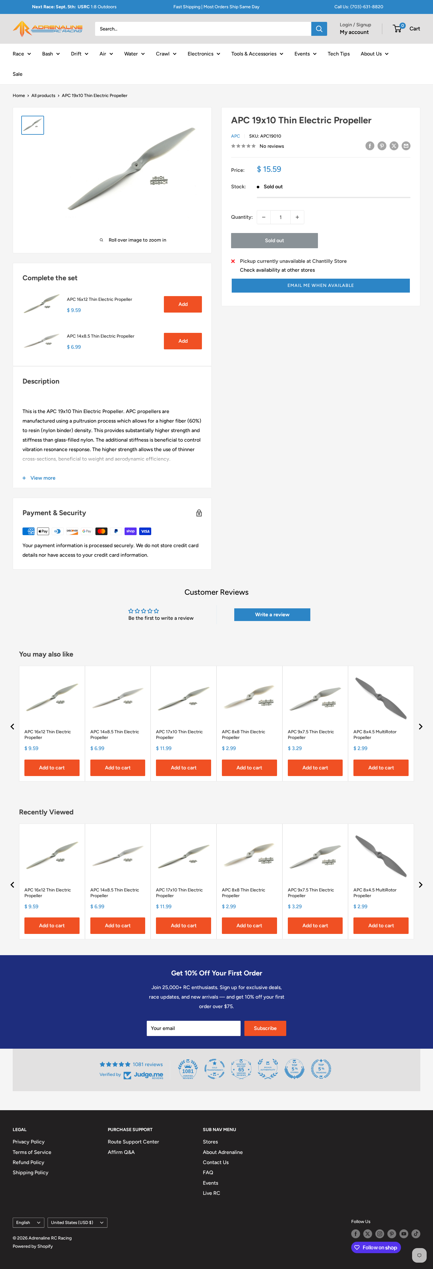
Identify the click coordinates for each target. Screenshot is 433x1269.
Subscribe (265, 1028)
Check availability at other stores (277, 270)
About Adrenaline (223, 1152)
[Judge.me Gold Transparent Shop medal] (214, 1069)
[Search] (319, 29)
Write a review (272, 615)
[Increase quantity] (297, 217)
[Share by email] (406, 145)
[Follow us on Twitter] (367, 1233)
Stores (210, 1142)
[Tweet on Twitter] (394, 145)
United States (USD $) (72, 1222)
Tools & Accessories (253, 53)
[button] (320, 285)
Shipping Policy (30, 1172)
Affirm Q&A (121, 1152)
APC (235, 136)
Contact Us (216, 1162)
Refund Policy (28, 1162)
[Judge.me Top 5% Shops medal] (294, 1069)
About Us (371, 53)
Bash (47, 53)
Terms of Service (32, 1152)
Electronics (200, 53)
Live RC (211, 1193)
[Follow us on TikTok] (415, 1233)
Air (103, 53)
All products (43, 95)
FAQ (208, 1172)
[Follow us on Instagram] (379, 1233)
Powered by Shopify (33, 1246)
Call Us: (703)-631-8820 (358, 7)
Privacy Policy (29, 1142)
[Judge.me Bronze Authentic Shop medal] (268, 1069)
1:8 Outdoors (74, 7)
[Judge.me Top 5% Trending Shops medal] (321, 1069)
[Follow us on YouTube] (403, 1233)
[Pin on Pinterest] (382, 145)
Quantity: (242, 217)
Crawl (163, 53)
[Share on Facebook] (369, 145)
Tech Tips (339, 53)
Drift (76, 53)
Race (18, 53)
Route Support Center (133, 1142)
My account (354, 32)
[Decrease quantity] (263, 217)
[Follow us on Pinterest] (391, 1233)
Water (131, 53)
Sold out (274, 240)
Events (302, 53)
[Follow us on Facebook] (355, 1233)
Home (19, 95)
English (23, 1222)
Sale (18, 74)
